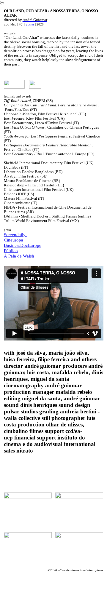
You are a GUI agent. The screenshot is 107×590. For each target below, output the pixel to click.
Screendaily (15, 234)
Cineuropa (13, 239)
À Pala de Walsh (19, 255)
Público (11, 250)
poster (30, 24)
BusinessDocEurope (22, 245)
